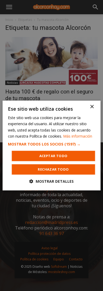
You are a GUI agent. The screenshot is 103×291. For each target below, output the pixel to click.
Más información (77, 136)
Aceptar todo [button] (53, 155)
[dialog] (51, 145)
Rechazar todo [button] (53, 169)
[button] (51, 144)
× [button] (92, 107)
